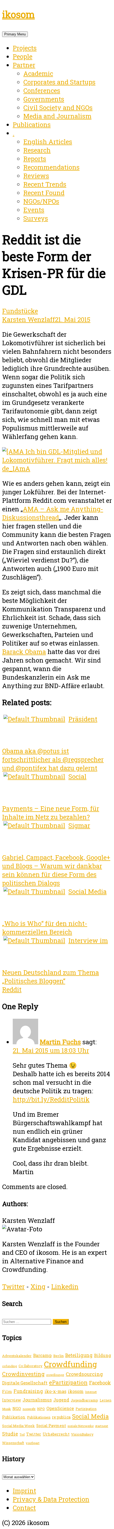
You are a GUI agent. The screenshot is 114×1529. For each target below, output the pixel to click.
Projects (25, 48)
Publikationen (38, 1417)
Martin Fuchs (60, 1042)
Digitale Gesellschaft (24, 1383)
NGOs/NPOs (41, 201)
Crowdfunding (70, 1364)
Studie (10, 1433)
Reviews (36, 175)
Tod (22, 1434)
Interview (11, 1400)
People (22, 56)
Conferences (41, 90)
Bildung (102, 1355)
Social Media (90, 1416)
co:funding (9, 1366)
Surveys (35, 218)
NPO (41, 1408)
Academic (38, 73)
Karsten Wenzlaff (28, 319)
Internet (91, 1392)
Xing (37, 1286)
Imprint (24, 1490)
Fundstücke (20, 311)
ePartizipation (68, 1382)
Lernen (105, 1400)
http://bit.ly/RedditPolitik (51, 1099)
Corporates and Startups (59, 82)
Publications (32, 124)
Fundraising (28, 1391)
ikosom (18, 14)
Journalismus (37, 1400)
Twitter (13, 1286)
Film (7, 1391)
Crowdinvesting (23, 1373)
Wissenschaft (13, 1443)
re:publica (61, 1417)
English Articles (47, 141)
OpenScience (60, 1408)
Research (37, 150)
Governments (43, 99)
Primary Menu (15, 34)
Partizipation (86, 1409)
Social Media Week (18, 1425)
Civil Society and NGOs (58, 107)
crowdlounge (55, 1375)
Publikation (13, 1417)
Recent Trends (44, 184)
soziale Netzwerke (81, 1426)
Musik (6, 1409)
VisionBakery (82, 1434)
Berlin (58, 1355)
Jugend (61, 1400)
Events (33, 209)
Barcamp (42, 1355)
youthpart (33, 1443)
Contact (24, 1507)
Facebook (100, 1382)
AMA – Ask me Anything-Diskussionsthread (52, 513)
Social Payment (51, 1425)
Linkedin (64, 1286)
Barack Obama (24, 651)
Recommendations (51, 167)
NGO (16, 1408)
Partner (24, 65)
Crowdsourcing (84, 1374)
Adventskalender (17, 1355)
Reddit (11, 989)
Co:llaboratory (30, 1365)
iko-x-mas (55, 1391)
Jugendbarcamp (84, 1400)
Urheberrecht (56, 1434)
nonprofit (29, 1409)
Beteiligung (79, 1355)
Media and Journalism (57, 116)
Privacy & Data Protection (51, 1499)
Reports (34, 158)
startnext (101, 1426)
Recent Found (43, 192)
